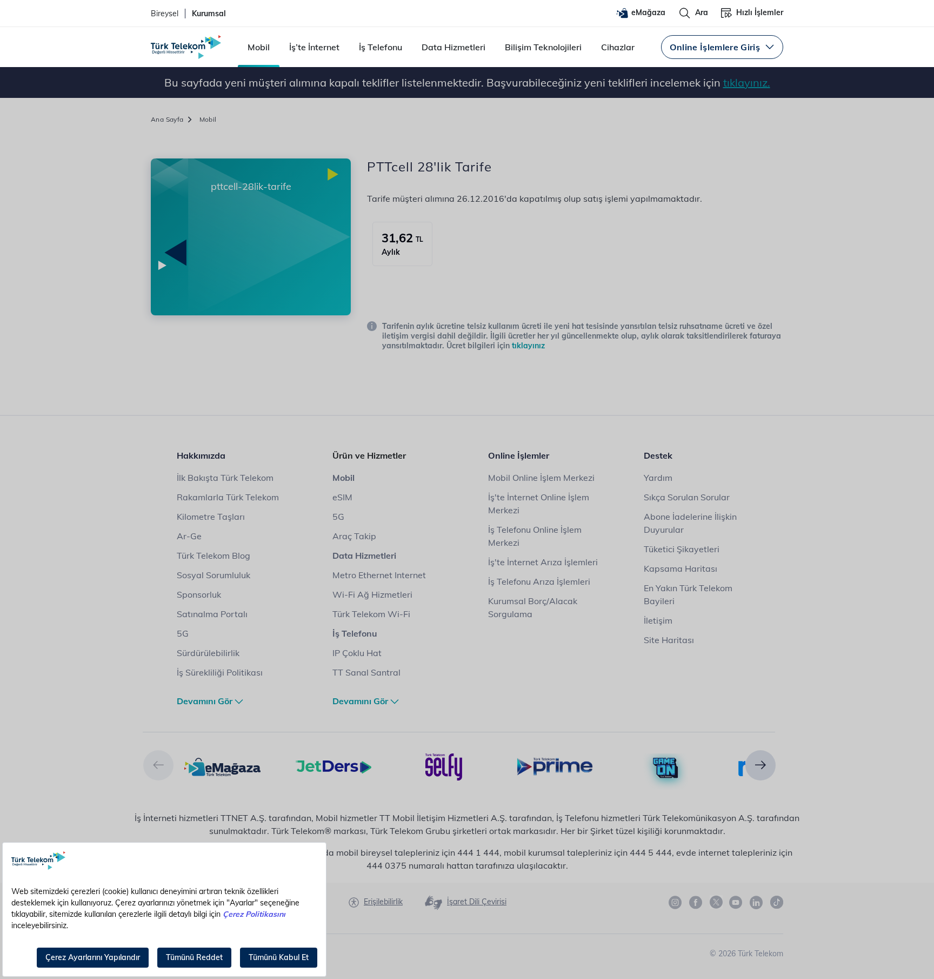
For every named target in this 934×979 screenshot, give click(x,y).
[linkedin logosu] (757, 902)
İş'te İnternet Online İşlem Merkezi (538, 503)
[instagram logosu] (676, 902)
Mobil (259, 47)
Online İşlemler (518, 455)
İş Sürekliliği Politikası (220, 672)
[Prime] (555, 765)
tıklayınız (528, 345)
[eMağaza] (222, 765)
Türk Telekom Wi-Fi (371, 613)
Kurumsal (209, 13)
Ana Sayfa (167, 119)
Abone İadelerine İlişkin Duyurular (690, 523)
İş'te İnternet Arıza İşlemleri (543, 562)
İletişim (658, 620)
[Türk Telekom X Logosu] (716, 902)
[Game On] (666, 768)
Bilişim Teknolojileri (543, 47)
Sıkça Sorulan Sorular (687, 497)
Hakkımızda (201, 455)
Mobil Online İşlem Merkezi (541, 477)
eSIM (342, 497)
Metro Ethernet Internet (379, 575)
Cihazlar (618, 47)
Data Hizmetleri (453, 47)
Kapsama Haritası (680, 568)
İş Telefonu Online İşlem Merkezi (535, 536)
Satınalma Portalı (212, 613)
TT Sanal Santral (366, 672)
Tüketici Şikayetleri (681, 549)
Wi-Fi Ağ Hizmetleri (372, 594)
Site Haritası (669, 639)
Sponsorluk (199, 594)
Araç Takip (354, 536)
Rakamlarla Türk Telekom (228, 497)
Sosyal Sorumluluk (213, 575)
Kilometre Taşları (211, 516)
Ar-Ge (189, 536)
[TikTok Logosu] (776, 902)
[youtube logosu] (736, 902)
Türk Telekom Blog (213, 555)
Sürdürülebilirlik (208, 652)
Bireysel (164, 13)
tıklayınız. (746, 82)
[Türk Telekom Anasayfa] (186, 47)
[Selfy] (444, 765)
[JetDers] (333, 765)
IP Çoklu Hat (357, 652)
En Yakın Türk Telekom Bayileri (688, 594)
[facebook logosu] (696, 902)
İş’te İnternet (314, 47)
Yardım (658, 477)
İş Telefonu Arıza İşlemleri (539, 581)
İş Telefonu (380, 47)
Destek (658, 455)
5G (183, 633)
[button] (158, 765)
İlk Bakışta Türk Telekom (225, 477)
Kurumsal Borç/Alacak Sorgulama (532, 607)
